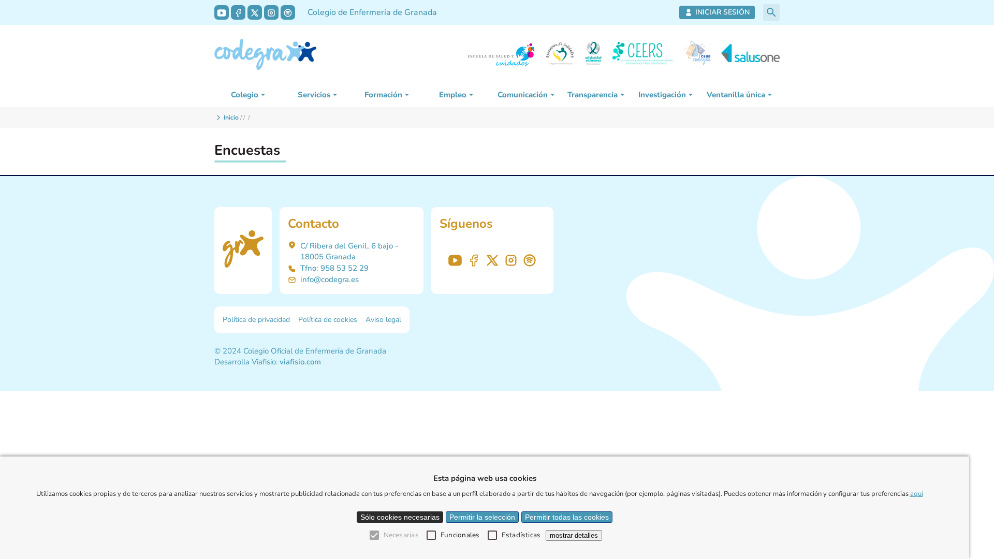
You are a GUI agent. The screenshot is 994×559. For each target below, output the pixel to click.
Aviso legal (383, 320)
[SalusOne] (750, 54)
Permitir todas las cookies (567, 517)
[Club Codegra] (697, 54)
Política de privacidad (256, 320)
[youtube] (221, 12)
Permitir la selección (482, 517)
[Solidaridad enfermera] (593, 54)
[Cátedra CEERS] (642, 54)
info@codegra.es (329, 279)
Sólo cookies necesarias (400, 517)
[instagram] (271, 12)
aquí (916, 493)
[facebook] (238, 12)
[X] (254, 12)
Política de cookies (327, 320)
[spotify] (288, 12)
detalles (574, 535)
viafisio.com (300, 362)
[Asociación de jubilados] (560, 54)
